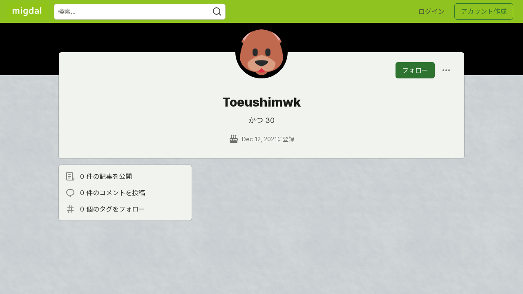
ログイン (431, 11)
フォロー (415, 70)
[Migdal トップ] (27, 11)
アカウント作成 (484, 11)
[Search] (217, 11)
